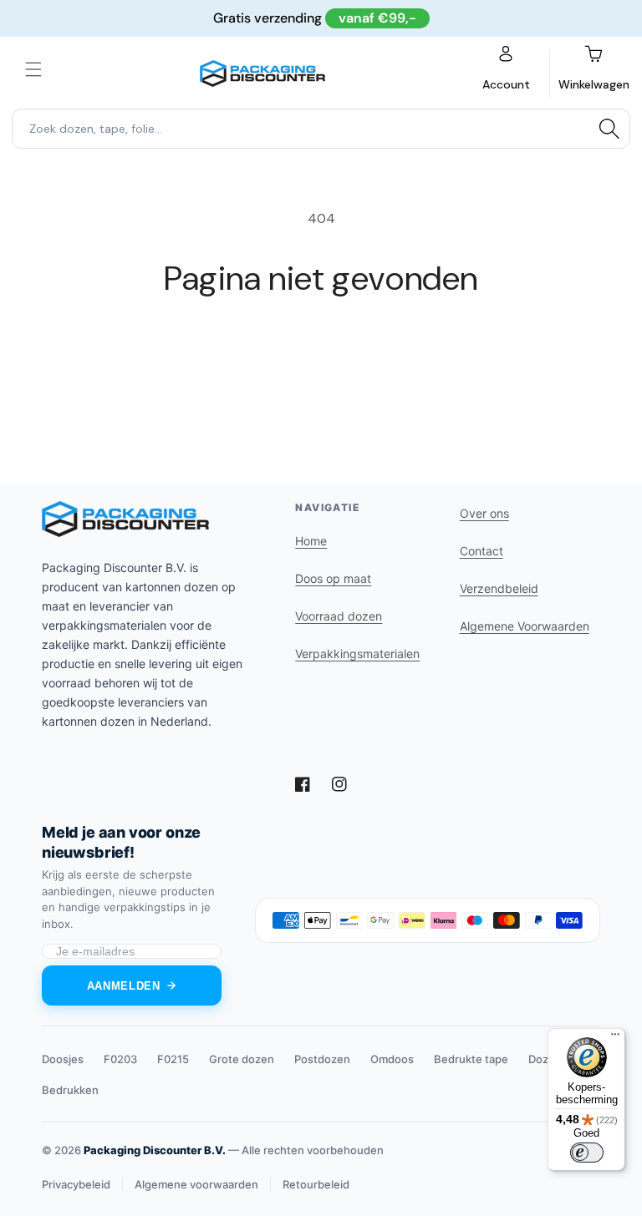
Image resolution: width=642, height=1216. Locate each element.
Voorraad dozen (338, 616)
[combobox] (321, 129)
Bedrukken (70, 1090)
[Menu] (615, 1038)
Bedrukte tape (471, 1059)
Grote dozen (241, 1059)
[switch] (587, 1153)
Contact (481, 551)
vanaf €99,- (377, 18)
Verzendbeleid (499, 588)
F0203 (120, 1059)
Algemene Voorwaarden (524, 626)
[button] (33, 69)
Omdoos (392, 1059)
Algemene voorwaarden (196, 1184)
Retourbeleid (316, 1184)
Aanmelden (123, 986)
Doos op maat (333, 578)
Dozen (545, 1059)
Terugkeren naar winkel (321, 352)
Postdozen (322, 1059)
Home (311, 541)
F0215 (173, 1059)
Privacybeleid (76, 1184)
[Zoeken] (609, 128)
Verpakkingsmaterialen (357, 653)
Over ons (484, 513)
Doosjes (63, 1059)
